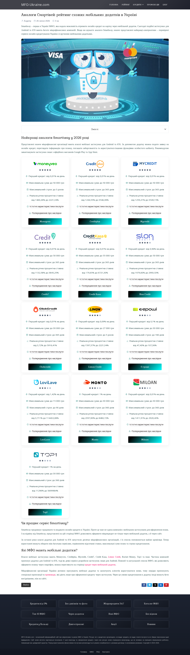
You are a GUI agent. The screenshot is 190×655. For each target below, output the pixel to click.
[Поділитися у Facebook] (144, 585)
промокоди (50, 574)
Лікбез (26, 585)
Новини (151, 624)
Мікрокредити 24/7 (114, 603)
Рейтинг (126, 5)
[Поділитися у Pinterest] (166, 585)
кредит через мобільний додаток (100, 564)
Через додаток (76, 614)
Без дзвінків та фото (76, 603)
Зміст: (95, 129)
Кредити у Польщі (38, 624)
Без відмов (151, 614)
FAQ (98, 652)
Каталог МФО (151, 603)
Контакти (106, 652)
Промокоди (153, 5)
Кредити (137, 5)
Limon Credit (114, 557)
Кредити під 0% (38, 603)
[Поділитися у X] (155, 585)
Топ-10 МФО (38, 614)
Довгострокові (76, 624)
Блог (165, 5)
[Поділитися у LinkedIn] (160, 585)
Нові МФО (113, 614)
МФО (92, 652)
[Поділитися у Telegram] (149, 585)
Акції (114, 624)
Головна (113, 5)
